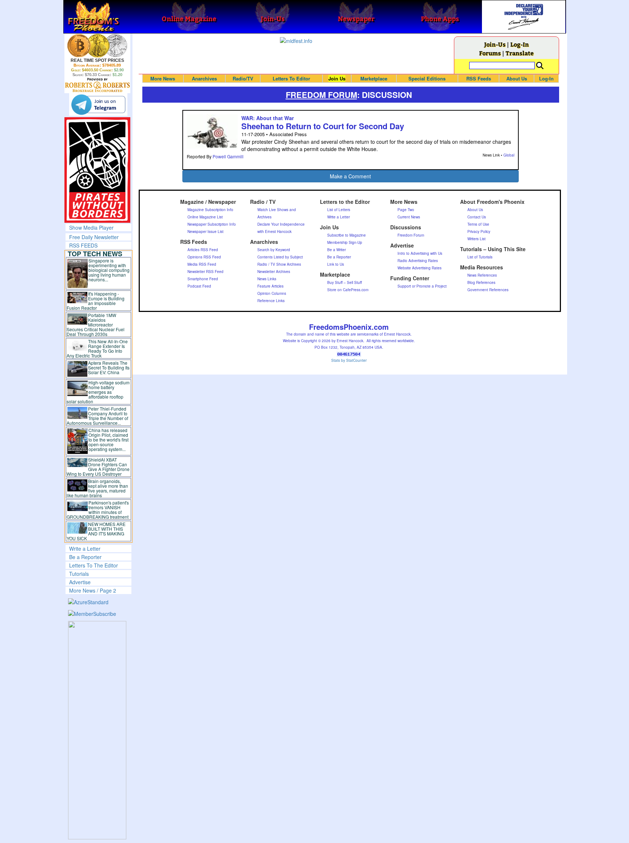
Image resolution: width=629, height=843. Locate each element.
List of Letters (338, 209)
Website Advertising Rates (419, 267)
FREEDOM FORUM (321, 94)
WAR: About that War (267, 118)
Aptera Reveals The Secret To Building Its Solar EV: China (109, 367)
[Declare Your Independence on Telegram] (98, 104)
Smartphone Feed (202, 278)
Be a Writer (336, 249)
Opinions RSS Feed (204, 257)
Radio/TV (243, 78)
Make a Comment (350, 176)
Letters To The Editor (93, 565)
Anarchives (204, 78)
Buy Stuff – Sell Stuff (344, 282)
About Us (516, 78)
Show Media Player (91, 227)
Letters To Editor (291, 78)
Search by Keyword (273, 249)
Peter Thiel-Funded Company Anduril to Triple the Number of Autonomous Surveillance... (97, 415)
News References (482, 275)
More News (162, 78)
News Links (266, 278)
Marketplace (373, 78)
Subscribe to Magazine (346, 235)
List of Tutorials (479, 257)
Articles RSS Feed (202, 249)
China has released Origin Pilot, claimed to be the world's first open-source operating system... (108, 439)
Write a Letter (84, 548)
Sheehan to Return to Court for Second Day (322, 126)
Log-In (519, 44)
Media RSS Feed (201, 264)
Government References (488, 289)
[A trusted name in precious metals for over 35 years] (97, 85)
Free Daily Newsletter (94, 237)
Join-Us (495, 44)
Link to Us (335, 264)
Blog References (481, 282)
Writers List (476, 238)
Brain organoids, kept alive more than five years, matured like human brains (97, 488)
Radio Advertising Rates (417, 260)
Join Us (336, 78)
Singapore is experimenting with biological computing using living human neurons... (109, 269)
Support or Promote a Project (422, 286)
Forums (490, 53)
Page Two (405, 209)
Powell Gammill (228, 156)
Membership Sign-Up (344, 242)
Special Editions (427, 78)
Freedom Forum (410, 235)
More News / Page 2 (92, 590)
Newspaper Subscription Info (211, 224)
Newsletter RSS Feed (205, 271)
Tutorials (79, 573)
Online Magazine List (205, 216)
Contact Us (476, 216)
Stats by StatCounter (349, 360)
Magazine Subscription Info (210, 209)
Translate (520, 53)
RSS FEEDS (83, 245)
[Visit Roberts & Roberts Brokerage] (97, 45)
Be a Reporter (85, 557)
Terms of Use (478, 224)
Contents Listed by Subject (280, 257)
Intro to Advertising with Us (419, 253)
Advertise (80, 582)
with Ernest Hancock (274, 231)
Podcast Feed (199, 286)
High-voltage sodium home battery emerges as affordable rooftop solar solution (98, 391)
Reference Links (271, 300)
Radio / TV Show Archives (279, 264)
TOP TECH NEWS (95, 253)
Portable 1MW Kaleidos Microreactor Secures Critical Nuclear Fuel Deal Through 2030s (95, 324)
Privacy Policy (478, 231)
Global (508, 155)
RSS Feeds (478, 78)
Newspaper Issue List (205, 231)
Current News (408, 216)
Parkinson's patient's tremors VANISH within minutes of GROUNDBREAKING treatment (98, 509)
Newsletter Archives (273, 271)
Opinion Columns (271, 293)
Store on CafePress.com (347, 289)
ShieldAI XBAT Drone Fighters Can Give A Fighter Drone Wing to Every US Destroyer (98, 466)
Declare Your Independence (281, 224)
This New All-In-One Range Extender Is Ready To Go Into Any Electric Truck (97, 348)
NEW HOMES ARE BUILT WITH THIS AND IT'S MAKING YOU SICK (96, 531)
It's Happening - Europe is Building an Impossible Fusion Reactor (96, 300)
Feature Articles (270, 286)
